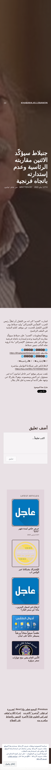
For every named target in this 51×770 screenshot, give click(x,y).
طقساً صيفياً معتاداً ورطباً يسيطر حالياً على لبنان (27, 634)
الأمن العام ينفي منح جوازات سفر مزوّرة (25, 659)
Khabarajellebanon (34, 103)
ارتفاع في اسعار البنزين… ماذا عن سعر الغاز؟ (27, 608)
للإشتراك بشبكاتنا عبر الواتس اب (29, 570)
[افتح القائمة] (5, 103)
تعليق (11, 459)
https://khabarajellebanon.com (25, 353)
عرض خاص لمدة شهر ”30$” (29, 530)
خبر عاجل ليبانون (11, 187)
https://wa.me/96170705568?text (31, 369)
